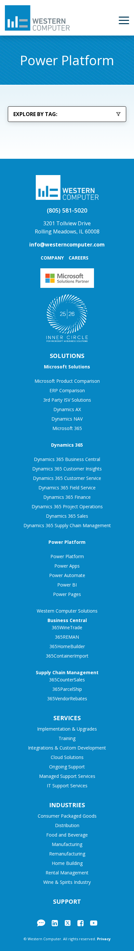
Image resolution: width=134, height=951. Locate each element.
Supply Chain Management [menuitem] (67, 672)
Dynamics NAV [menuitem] (67, 419)
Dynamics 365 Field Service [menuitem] (67, 487)
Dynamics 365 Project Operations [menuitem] (67, 506)
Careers (78, 258)
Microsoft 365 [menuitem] (67, 428)
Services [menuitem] (67, 718)
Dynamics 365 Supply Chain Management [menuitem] (67, 525)
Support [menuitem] (67, 901)
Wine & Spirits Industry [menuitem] (67, 882)
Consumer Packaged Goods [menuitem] (67, 816)
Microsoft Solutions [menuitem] (67, 367)
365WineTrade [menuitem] (67, 627)
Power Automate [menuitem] (67, 575)
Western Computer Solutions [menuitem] (67, 611)
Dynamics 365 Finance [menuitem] (67, 497)
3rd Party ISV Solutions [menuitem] (67, 400)
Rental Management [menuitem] (67, 872)
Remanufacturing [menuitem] (67, 854)
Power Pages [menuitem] (67, 594)
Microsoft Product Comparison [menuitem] (67, 381)
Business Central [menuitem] (67, 620)
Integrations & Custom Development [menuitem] (67, 748)
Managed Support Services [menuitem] (67, 776)
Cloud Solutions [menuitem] (67, 757)
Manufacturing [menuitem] (67, 844)
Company (52, 258)
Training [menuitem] (67, 738)
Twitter (67, 923)
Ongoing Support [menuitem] (67, 767)
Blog (41, 923)
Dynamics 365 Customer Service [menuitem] (67, 478)
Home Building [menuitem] (67, 863)
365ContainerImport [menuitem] (67, 656)
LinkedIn (55, 923)
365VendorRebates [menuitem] (67, 698)
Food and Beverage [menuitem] (67, 835)
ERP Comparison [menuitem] (67, 390)
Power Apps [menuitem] (67, 566)
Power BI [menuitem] (67, 585)
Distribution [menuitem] (67, 825)
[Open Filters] (118, 114)
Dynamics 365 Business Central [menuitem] (67, 459)
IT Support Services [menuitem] (67, 785)
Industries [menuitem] (67, 805)
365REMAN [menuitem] (67, 637)
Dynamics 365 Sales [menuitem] (67, 516)
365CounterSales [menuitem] (67, 679)
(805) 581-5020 (67, 210)
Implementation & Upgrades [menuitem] (67, 729)
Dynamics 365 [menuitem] (67, 445)
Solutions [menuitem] (67, 356)
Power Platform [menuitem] (67, 542)
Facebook (80, 923)
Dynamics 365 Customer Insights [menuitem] (67, 469)
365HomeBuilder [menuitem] (67, 646)
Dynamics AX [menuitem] (67, 409)
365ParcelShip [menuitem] (67, 689)
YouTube (93, 923)
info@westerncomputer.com (67, 244)
